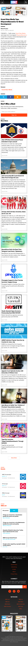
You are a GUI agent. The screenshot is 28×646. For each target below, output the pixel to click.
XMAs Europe (5, 493)
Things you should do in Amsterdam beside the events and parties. (12, 515)
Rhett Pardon (4, 28)
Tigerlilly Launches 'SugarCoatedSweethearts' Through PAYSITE (12, 441)
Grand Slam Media (21, 33)
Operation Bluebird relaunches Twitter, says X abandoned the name (13, 530)
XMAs (20, 608)
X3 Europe (5, 484)
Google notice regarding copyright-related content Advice (14, 544)
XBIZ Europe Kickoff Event (10, 538)
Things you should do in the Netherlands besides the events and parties (14, 523)
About (14, 571)
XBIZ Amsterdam (6, 474)
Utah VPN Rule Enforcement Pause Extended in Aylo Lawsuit (12, 141)
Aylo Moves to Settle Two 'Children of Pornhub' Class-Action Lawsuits (13, 406)
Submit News (14, 564)
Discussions (6, 510)
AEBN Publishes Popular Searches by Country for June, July (13, 341)
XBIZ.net (4, 506)
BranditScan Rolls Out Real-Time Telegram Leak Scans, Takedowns (12, 250)
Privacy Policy (14, 574)
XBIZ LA (21, 599)
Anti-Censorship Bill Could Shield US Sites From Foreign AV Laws (13, 177)
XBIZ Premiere (7, 606)
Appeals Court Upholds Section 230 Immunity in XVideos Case (12, 372)
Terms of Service (13, 641)
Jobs (14, 510)
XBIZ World (7, 604)
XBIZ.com (7, 599)
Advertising (14, 567)
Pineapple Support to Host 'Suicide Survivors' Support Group (12, 281)
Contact (14, 569)
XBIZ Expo (20, 606)
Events (3, 469)
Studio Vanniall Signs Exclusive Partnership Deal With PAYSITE (11, 312)
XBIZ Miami (20, 601)
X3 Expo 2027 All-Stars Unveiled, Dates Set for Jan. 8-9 (14, 213)
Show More (14, 458)
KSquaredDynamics (21, 35)
